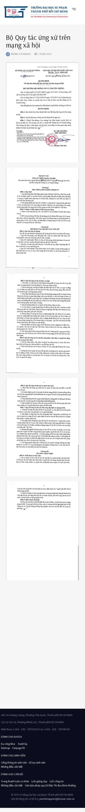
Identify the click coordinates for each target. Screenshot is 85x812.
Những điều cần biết (12, 766)
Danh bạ (22, 744)
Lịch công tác (57, 781)
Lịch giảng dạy (39, 781)
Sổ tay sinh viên (37, 762)
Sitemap (5, 748)
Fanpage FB (18, 748)
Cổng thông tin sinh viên (14, 762)
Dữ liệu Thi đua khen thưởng (60, 785)
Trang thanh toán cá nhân (15, 781)
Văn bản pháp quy (35, 785)
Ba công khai (8, 744)
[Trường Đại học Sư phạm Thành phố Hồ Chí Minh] (35, 12)
